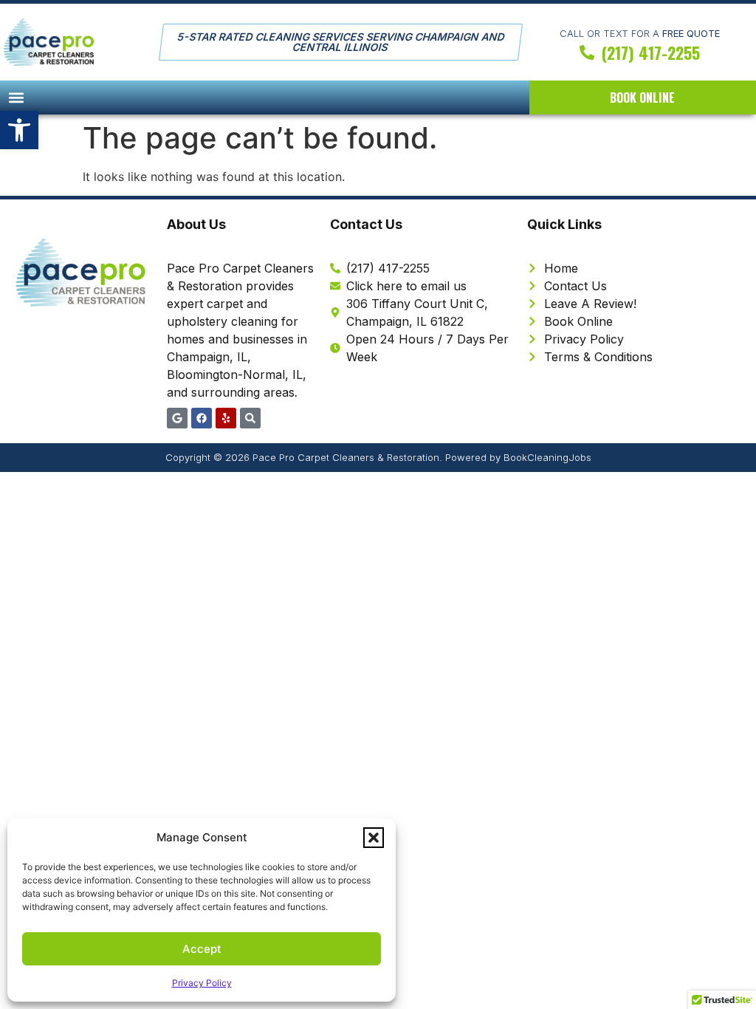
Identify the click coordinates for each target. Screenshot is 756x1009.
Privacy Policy (202, 982)
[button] (19, 130)
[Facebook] (201, 418)
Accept (201, 949)
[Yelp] (226, 418)
